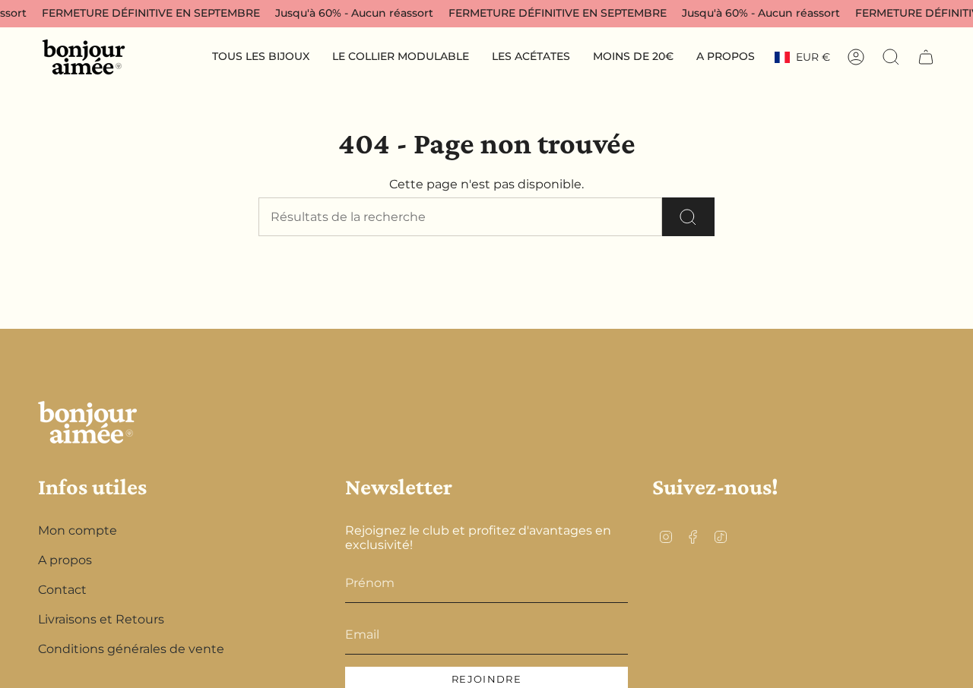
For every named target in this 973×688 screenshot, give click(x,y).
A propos (65, 560)
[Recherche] (688, 216)
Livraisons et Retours (101, 619)
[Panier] (925, 57)
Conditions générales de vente (131, 649)
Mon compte (77, 530)
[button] (261, 57)
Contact (62, 589)
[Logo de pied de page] (87, 422)
